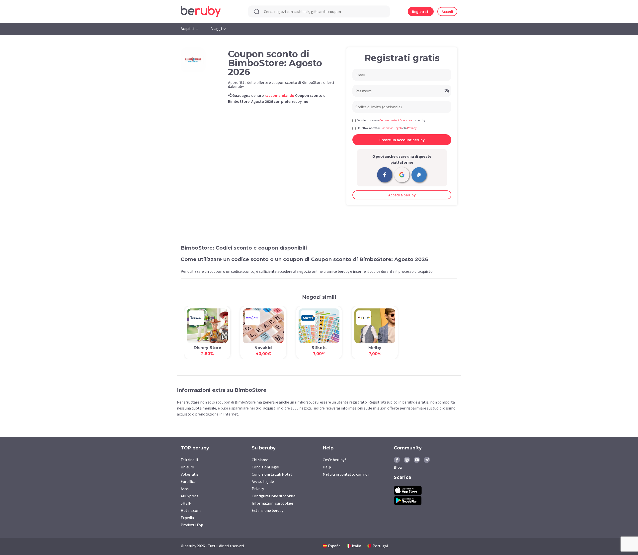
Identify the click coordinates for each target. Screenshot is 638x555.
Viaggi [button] (216, 28)
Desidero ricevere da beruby (391, 120)
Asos (185, 488)
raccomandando (279, 95)
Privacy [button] (412, 128)
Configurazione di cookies (274, 495)
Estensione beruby (267, 510)
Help (327, 466)
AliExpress (189, 495)
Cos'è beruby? (334, 459)
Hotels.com (191, 510)
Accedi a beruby (402, 194)
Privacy (258, 488)
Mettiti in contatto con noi (346, 474)
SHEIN (186, 503)
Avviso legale (263, 481)
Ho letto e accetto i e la (387, 128)
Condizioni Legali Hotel (272, 474)
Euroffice (188, 481)
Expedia (187, 517)
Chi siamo (260, 459)
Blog (398, 467)
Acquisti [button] (187, 28)
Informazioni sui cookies (273, 503)
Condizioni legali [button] (391, 128)
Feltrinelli (189, 459)
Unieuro (187, 466)
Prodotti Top (192, 524)
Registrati (420, 11)
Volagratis (189, 474)
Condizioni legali (266, 466)
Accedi (447, 11)
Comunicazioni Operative (395, 120)
